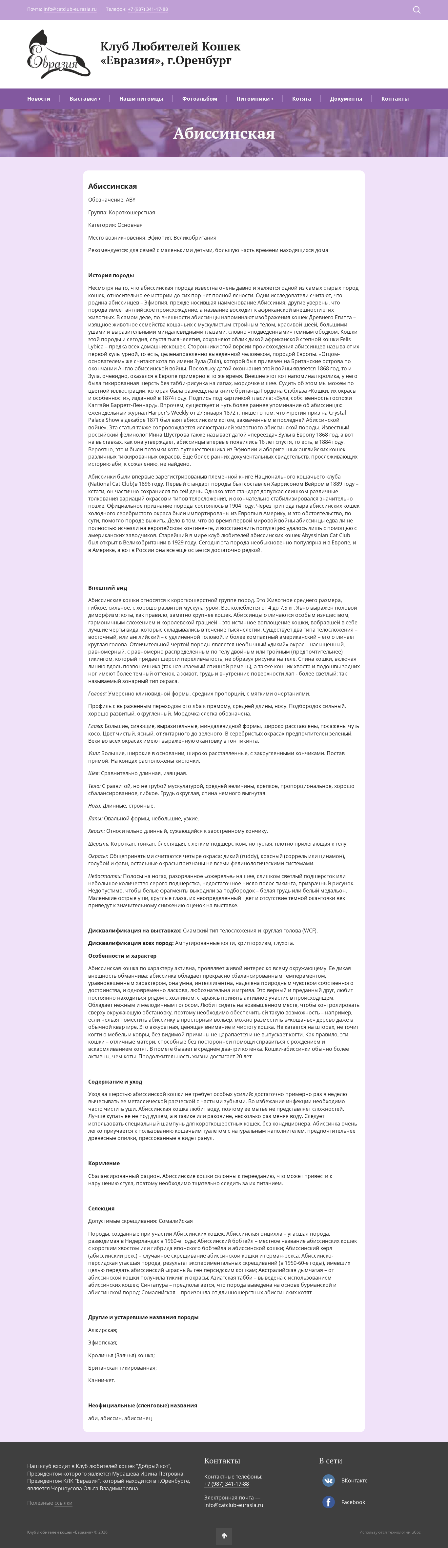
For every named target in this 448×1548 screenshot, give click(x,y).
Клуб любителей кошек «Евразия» (60, 1532)
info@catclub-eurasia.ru (70, 9)
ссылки (63, 1502)
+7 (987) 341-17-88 (148, 9)
